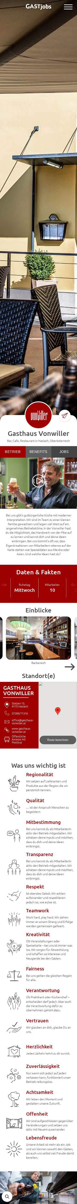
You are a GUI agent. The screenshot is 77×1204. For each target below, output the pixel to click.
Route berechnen (57, 739)
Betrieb (13, 452)
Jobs (64, 452)
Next (68, 667)
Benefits (38, 452)
